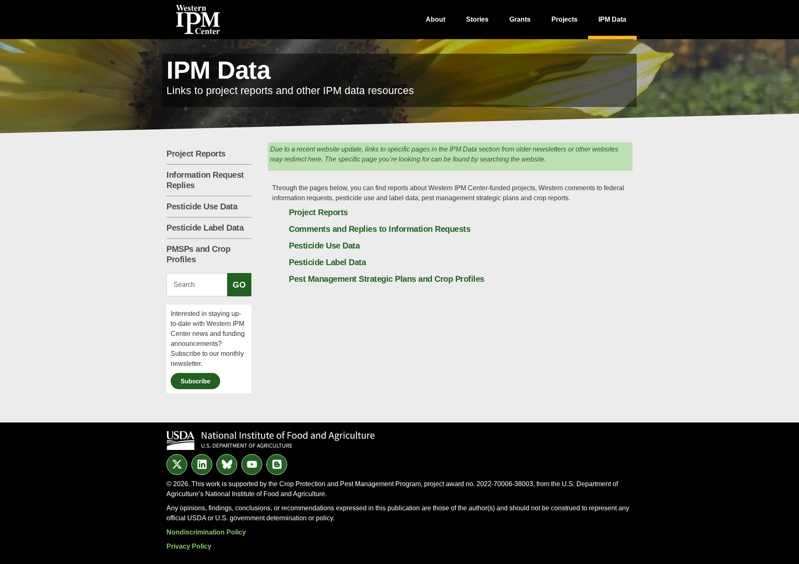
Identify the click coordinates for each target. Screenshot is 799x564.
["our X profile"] (176, 464)
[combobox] (196, 284)
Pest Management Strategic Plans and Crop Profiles (386, 278)
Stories (477, 19)
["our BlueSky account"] (226, 464)
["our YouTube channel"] (251, 464)
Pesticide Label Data (204, 227)
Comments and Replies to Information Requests (379, 229)
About (435, 19)
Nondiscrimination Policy (206, 532)
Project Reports (196, 153)
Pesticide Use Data (201, 206)
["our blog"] (276, 464)
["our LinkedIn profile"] (201, 464)
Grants (520, 19)
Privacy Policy (188, 546)
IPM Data (612, 19)
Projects (564, 19)
